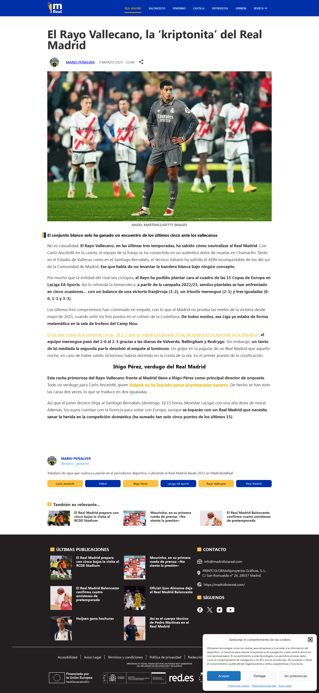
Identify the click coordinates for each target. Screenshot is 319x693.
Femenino (179, 8)
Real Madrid (133, 8)
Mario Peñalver (80, 62)
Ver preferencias (295, 676)
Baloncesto (157, 8)
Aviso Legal (284, 685)
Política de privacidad (264, 685)
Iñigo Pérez (140, 483)
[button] (310, 639)
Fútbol (103, 483)
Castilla (198, 8)
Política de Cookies (239, 685)
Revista (259, 8)
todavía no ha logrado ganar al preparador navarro (178, 384)
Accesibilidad (67, 657)
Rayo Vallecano (216, 483)
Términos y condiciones (125, 657)
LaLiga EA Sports (178, 483)
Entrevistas (220, 8)
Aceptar (223, 676)
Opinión (241, 8)
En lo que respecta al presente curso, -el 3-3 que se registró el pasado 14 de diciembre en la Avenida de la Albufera (152, 334)
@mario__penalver (75, 463)
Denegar (260, 676)
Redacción (195, 657)
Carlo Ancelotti (65, 483)
